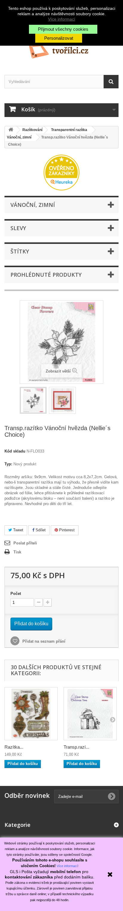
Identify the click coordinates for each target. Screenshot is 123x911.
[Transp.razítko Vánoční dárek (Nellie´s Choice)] (90, 713)
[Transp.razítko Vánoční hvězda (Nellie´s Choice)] (33, 400)
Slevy (18, 228)
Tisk (17, 552)
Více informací (61, 19)
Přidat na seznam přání (43, 641)
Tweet (17, 530)
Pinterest (66, 530)
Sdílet (40, 530)
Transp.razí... (76, 747)
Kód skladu (14, 451)
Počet (15, 593)
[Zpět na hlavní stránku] (10, 130)
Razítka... (13, 747)
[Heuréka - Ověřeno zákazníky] (61, 172)
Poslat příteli (25, 543)
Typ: (8, 464)
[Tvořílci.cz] (61, 49)
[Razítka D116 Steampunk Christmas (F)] (31, 713)
